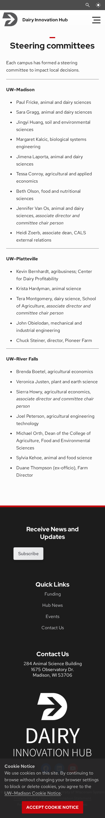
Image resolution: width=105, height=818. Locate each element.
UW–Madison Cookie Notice (32, 793)
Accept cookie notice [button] (52, 807)
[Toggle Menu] (96, 20)
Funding (53, 594)
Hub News (52, 605)
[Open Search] (87, 5)
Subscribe (28, 554)
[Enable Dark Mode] (98, 5)
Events (52, 616)
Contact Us (52, 628)
